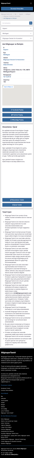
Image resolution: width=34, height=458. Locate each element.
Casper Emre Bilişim (6, 427)
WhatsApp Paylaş (18, 120)
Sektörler (3, 398)
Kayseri (21, 14)
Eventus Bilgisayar (6, 429)
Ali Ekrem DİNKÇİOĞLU (11, 454)
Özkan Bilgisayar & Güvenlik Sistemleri (11, 441)
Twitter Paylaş (18, 115)
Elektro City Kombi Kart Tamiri (9, 421)
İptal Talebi (18, 205)
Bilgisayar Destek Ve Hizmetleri (11, 16)
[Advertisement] (17, 180)
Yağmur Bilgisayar (6, 425)
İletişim (3, 404)
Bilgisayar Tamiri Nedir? (7, 413)
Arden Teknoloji (5, 423)
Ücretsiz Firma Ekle (17, 9)
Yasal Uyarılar (4, 400)
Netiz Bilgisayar (5, 419)
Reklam (3, 406)
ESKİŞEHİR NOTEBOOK (7, 431)
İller (16, 14)
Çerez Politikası (5, 411)
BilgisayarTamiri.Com (6, 14)
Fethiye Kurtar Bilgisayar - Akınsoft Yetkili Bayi (13, 439)
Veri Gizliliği (4, 409)
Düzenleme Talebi (18, 200)
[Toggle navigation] (31, 3)
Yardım (3, 402)
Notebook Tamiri (5, 388)
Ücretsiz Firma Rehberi (7, 390)
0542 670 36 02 (8, 65)
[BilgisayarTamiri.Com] (6, 3)
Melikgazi (27, 14)
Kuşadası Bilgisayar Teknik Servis (9, 433)
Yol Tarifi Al (7, 77)
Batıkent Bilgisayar (6, 443)
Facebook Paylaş (17, 110)
